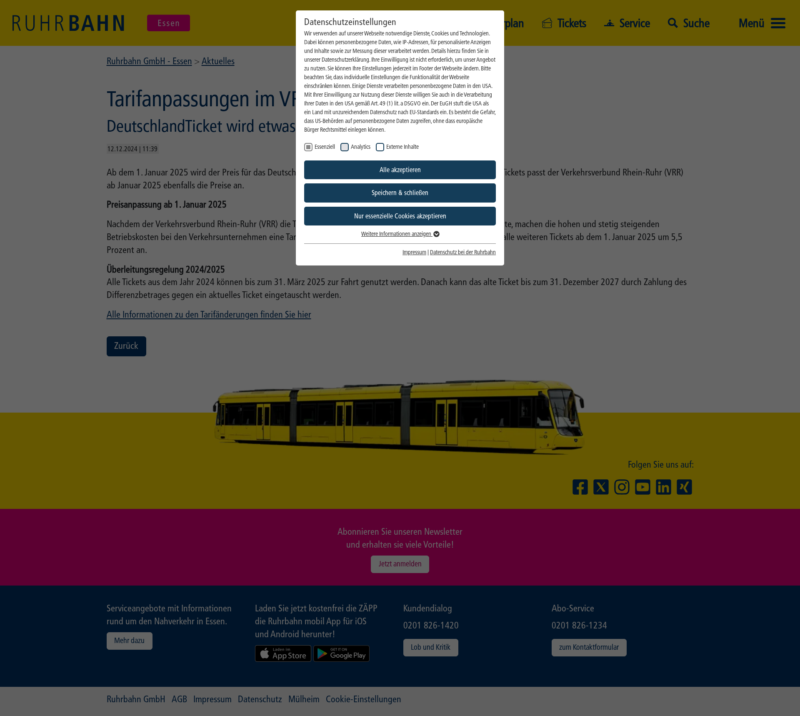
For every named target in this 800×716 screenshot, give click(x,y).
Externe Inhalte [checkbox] (402, 146)
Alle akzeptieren (400, 170)
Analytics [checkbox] (360, 146)
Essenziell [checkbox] (325, 146)
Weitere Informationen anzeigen (396, 234)
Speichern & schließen (400, 193)
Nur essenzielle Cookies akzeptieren (400, 216)
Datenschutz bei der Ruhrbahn (463, 252)
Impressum (414, 252)
